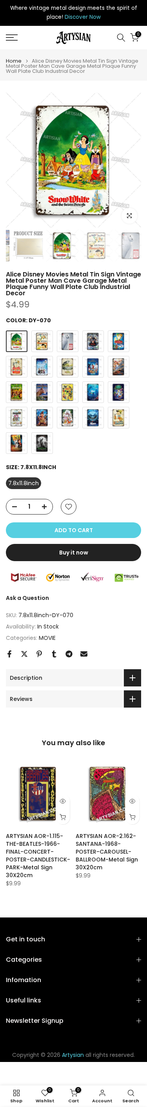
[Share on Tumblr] (54, 653)
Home (14, 60)
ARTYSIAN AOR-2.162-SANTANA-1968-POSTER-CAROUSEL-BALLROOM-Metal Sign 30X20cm (107, 851)
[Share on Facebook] (9, 653)
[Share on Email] (83, 653)
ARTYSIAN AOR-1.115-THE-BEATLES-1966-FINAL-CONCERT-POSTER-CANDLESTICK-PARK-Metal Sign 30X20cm (38, 855)
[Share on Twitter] (24, 653)
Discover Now (83, 17)
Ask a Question (27, 598)
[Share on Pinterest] (39, 653)
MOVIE (47, 638)
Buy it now (73, 552)
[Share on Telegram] (69, 653)
